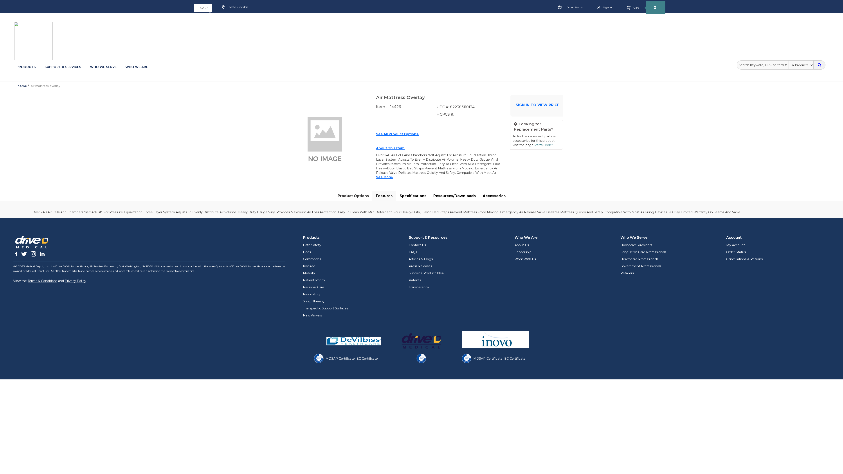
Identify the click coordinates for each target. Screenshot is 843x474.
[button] (203, 8)
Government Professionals (640, 266)
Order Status (574, 7)
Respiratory (311, 294)
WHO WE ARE (136, 67)
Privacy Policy (75, 281)
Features (384, 196)
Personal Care (313, 287)
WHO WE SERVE (103, 67)
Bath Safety (312, 245)
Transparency (419, 287)
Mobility (309, 273)
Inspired (309, 266)
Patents (415, 280)
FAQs (413, 252)
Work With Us (525, 259)
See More (384, 177)
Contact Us (417, 245)
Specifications (413, 196)
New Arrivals (312, 315)
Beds (307, 252)
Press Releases (420, 266)
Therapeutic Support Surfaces (325, 308)
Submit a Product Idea (426, 273)
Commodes (312, 259)
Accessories (494, 196)
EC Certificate (367, 359)
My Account (735, 245)
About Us (522, 245)
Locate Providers (237, 7)
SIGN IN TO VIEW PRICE (537, 105)
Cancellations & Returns (744, 259)
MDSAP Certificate (340, 359)
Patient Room (314, 280)
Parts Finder (543, 145)
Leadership (523, 252)
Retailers (627, 273)
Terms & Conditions (42, 281)
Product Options (353, 196)
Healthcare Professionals (639, 259)
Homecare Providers (636, 245)
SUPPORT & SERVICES (63, 67)
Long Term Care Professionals (643, 252)
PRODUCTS (26, 67)
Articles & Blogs (421, 259)
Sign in (607, 7)
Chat (324, 21)
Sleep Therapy (313, 301)
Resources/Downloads (454, 196)
